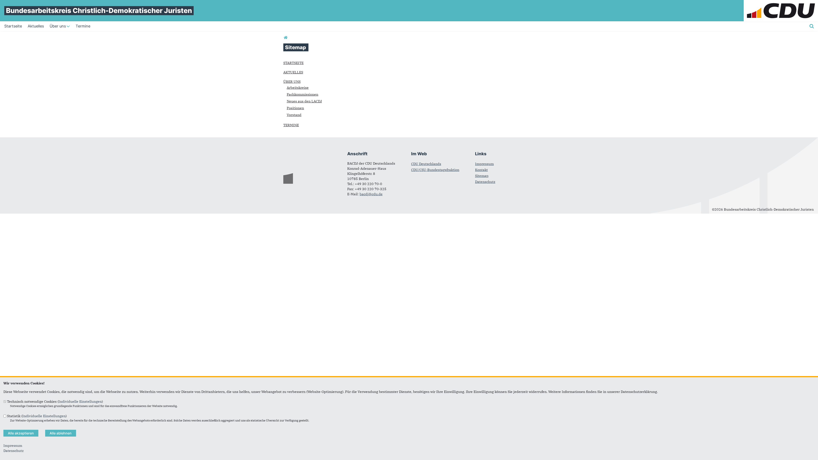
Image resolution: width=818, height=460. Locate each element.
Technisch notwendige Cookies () (55, 401)
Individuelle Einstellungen (80, 401)
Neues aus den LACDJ (304, 101)
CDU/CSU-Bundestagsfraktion (435, 170)
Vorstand (294, 115)
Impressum (484, 164)
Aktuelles (293, 72)
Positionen (295, 108)
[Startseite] (781, 2)
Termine (291, 125)
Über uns (292, 81)
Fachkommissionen (302, 94)
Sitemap (481, 176)
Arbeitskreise (298, 87)
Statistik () (37, 416)
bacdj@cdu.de (371, 194)
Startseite (293, 63)
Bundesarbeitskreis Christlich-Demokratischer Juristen (99, 10)
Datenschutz (485, 182)
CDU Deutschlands (426, 164)
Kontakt (481, 170)
